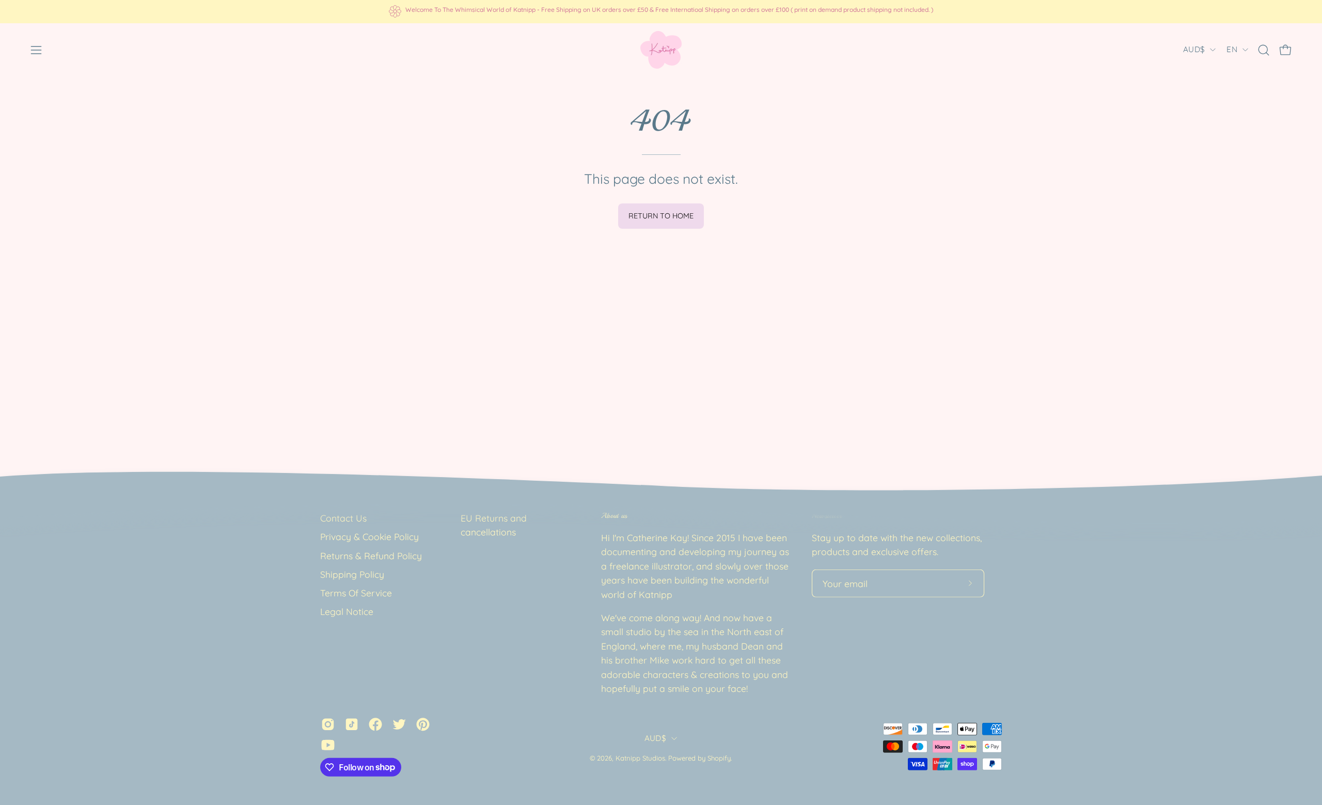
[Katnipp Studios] (661, 50)
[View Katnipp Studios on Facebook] (375, 724)
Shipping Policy (352, 574)
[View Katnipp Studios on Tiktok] (351, 724)
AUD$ (1194, 49)
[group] (661, 11)
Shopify (719, 758)
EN (1231, 49)
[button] (1263, 50)
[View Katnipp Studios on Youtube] (328, 744)
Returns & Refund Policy (371, 555)
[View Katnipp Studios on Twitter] (399, 724)
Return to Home (661, 215)
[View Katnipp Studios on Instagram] (328, 724)
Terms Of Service (356, 592)
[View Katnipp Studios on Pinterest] (423, 724)
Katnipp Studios (640, 758)
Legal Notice (346, 611)
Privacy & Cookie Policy (369, 536)
